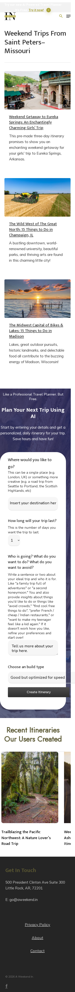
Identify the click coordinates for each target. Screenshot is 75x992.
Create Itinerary (39, 692)
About (37, 937)
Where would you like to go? (30, 463)
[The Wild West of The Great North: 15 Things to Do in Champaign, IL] (37, 197)
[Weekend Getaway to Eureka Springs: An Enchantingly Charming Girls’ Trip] (37, 90)
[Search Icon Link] (61, 16)
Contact (37, 950)
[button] (68, 16)
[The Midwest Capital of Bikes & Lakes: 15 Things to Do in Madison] (37, 298)
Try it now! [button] (36, 10)
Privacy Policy (37, 924)
